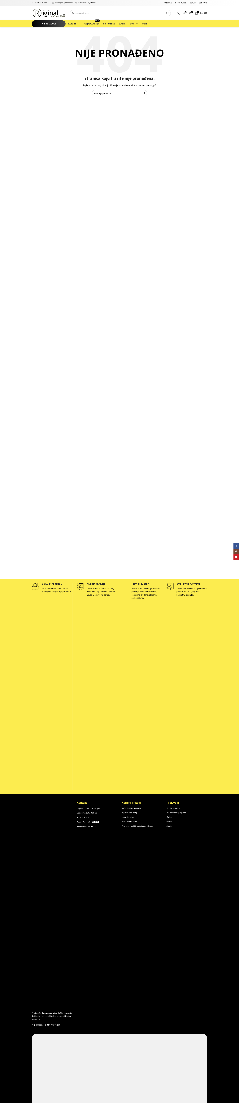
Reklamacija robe (129, 821)
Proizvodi (50, 23)
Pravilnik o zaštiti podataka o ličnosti (137, 826)
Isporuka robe (128, 817)
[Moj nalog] (178, 13)
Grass (169, 821)
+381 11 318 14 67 (42, 3)
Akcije (169, 826)
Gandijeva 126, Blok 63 (87, 3)
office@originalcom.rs (64, 3)
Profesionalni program (176, 813)
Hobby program (173, 808)
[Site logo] (49, 12)
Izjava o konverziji (129, 813)
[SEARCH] (167, 13)
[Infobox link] (52, 588)
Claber (169, 817)
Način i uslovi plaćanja (131, 808)
